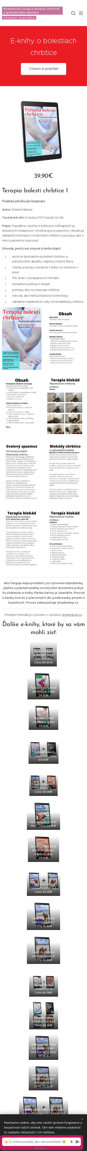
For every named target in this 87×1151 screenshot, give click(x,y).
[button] (73, 13)
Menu (81, 13)
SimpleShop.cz (72, 615)
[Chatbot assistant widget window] (41, 1142)
